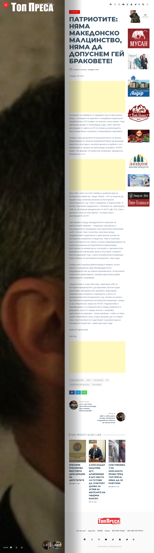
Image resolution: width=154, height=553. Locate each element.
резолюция (96, 384)
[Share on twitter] (78, 392)
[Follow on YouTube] (123, 4)
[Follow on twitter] (115, 4)
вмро (89, 380)
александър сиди (77, 380)
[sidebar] (147, 4)
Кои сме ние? (81, 531)
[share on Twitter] (16, 548)
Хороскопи (91, 531)
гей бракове (98, 380)
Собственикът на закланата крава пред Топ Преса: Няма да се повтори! (117, 474)
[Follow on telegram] (135, 4)
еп (107, 380)
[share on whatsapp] (22, 548)
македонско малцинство (79, 384)
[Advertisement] (97, 97)
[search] (143, 5)
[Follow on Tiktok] (127, 4)
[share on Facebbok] (11, 548)
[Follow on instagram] (119, 4)
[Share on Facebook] (72, 392)
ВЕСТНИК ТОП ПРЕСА (135, 531)
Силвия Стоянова (80, 69)
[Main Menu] (6, 5)
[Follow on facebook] (110, 4)
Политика (74, 12)
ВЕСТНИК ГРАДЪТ (118, 531)
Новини (107, 531)
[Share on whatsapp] (84, 392)
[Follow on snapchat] (131, 4)
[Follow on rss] (139, 4)
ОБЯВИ (100, 531)
